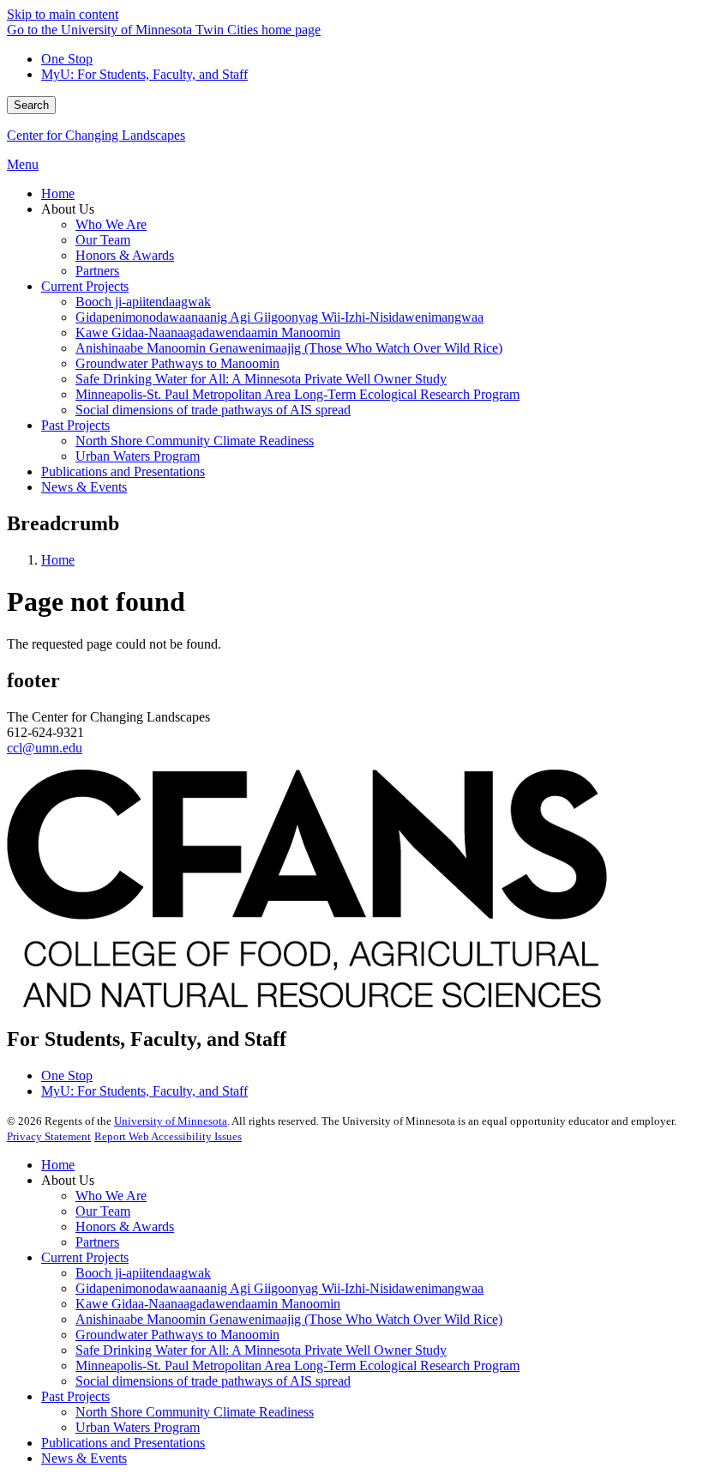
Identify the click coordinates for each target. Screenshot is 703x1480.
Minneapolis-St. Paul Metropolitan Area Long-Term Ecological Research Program (297, 1365)
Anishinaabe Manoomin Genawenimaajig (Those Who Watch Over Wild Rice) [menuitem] (288, 348)
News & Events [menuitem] (84, 487)
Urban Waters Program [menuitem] (137, 456)
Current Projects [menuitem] (85, 286)
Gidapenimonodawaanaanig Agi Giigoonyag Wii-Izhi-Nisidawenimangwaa (279, 1288)
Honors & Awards (124, 1226)
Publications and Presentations (123, 1442)
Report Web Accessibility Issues (168, 1136)
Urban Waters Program (137, 1427)
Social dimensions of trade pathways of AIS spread (213, 1381)
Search (31, 105)
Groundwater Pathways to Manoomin (177, 1334)
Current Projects (85, 1257)
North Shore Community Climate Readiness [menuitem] (194, 440)
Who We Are (111, 1195)
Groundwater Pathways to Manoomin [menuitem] (177, 363)
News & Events (84, 1458)
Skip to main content (62, 14)
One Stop (67, 58)
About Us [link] (67, 209)
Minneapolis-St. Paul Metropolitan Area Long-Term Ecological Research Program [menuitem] (297, 394)
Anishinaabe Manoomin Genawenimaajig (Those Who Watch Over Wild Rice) (288, 1319)
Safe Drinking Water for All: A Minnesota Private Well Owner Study (261, 1350)
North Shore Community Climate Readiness (194, 1411)
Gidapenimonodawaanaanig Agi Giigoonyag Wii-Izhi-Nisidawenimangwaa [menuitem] (279, 317)
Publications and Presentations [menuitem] (123, 471)
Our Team (102, 1211)
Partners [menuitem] (97, 270)
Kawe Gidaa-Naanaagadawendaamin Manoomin (207, 1303)
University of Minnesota (170, 1121)
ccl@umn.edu (44, 747)
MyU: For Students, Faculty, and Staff (144, 74)
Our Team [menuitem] (102, 240)
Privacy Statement (49, 1136)
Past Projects (75, 1396)
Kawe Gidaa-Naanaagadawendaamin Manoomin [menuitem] (207, 332)
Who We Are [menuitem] (111, 224)
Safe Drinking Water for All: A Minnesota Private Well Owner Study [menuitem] (261, 379)
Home (58, 560)
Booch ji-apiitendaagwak (143, 1273)
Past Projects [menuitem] (75, 425)
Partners (97, 1242)
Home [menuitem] (58, 193)
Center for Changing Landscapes (96, 135)
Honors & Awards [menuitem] (124, 255)
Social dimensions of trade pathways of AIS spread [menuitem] (213, 409)
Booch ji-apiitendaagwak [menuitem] (143, 301)
